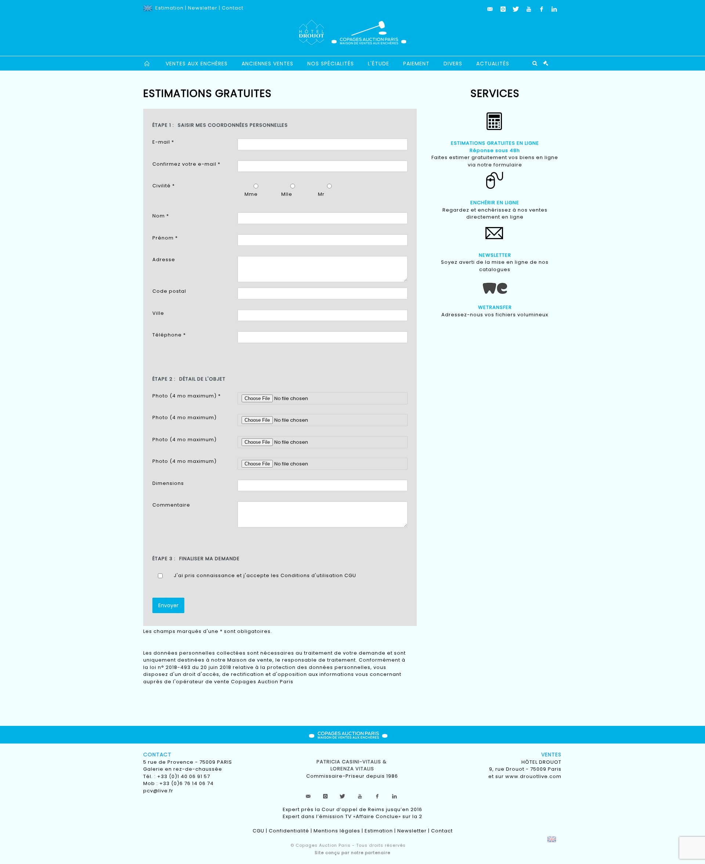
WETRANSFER (495, 307)
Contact (232, 7)
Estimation (169, 7)
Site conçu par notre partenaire (352, 853)
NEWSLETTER (495, 255)
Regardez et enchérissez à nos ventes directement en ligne (494, 213)
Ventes (551, 754)
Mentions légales (337, 830)
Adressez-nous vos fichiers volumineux (494, 314)
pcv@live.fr (158, 790)
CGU (350, 575)
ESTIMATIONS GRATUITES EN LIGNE (495, 143)
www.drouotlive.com (533, 776)
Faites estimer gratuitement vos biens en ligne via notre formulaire (494, 161)
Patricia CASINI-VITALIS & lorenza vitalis (352, 765)
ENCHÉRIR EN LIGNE (494, 202)
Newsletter (202, 7)
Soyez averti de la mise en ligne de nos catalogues (495, 266)
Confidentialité (289, 830)
